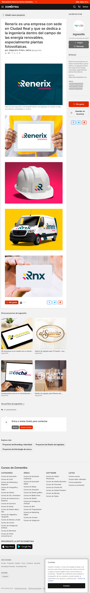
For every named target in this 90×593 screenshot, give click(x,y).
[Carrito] (79, 7)
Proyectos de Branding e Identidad (17, 444)
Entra (15, 427)
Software (51, 473)
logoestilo (22, 313)
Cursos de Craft (7, 479)
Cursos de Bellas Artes (32, 495)
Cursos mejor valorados (77, 479)
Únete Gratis (26, 427)
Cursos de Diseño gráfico (33, 492)
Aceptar (66, 586)
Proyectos (10, 563)
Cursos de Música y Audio (10, 520)
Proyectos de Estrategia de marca (17, 449)
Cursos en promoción (76, 485)
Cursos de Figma (52, 496)
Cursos (3, 563)
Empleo (17, 563)
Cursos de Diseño (7, 492)
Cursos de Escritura (8, 503)
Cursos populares (75, 482)
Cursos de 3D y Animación (10, 495)
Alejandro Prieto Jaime (25, 50)
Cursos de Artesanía (31, 490)
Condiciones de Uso (20, 588)
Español (5, 576)
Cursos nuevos (74, 476)
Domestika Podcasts (8, 566)
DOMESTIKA (12, 7)
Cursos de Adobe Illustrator (56, 481)
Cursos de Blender (53, 493)
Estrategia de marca (76, 89)
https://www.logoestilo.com (78, 77)
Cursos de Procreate (53, 484)
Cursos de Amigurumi (31, 520)
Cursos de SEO (29, 506)
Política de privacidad (34, 588)
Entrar (85, 7)
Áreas (27, 473)
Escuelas (37, 563)
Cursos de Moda (7, 506)
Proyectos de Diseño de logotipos (50, 444)
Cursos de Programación (33, 509)
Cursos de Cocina (7, 523)
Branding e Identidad (76, 84)
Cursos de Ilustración (9, 476)
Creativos (29, 563)
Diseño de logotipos (76, 86)
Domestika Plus (21, 566)
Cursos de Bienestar (8, 531)
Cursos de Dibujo (30, 487)
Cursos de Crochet (31, 517)
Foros (23, 563)
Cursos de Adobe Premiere (56, 490)
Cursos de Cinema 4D (54, 487)
